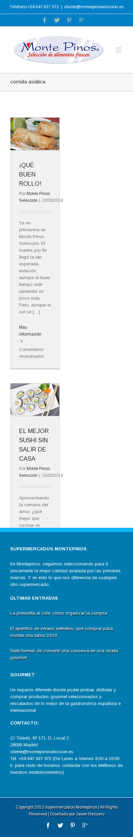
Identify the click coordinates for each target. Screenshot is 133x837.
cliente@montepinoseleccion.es (93, 6)
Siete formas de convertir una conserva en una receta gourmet (64, 654)
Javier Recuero (90, 814)
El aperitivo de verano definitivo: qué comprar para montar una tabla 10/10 (61, 632)
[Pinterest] (69, 20)
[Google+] (81, 20)
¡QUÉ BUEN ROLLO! (30, 174)
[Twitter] (57, 20)
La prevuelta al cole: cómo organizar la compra (58, 613)
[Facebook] (44, 20)
